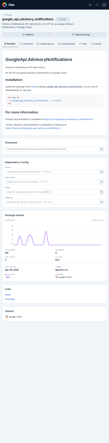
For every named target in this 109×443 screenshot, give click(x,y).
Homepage (10, 299)
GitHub (8, 295)
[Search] (97, 5)
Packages (8, 15)
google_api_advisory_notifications (27, 19)
